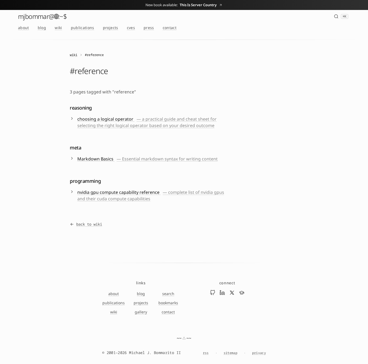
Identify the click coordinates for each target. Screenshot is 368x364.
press (149, 27)
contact (169, 27)
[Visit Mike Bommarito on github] (212, 292)
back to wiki (89, 224)
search (168, 293)
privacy (259, 353)
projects (110, 27)
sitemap (230, 353)
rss (206, 353)
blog (42, 27)
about (23, 27)
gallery (141, 311)
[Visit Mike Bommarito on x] (232, 292)
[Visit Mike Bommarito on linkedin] (222, 292)
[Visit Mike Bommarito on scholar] (241, 292)
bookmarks (168, 302)
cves (131, 27)
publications (82, 27)
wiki (58, 27)
